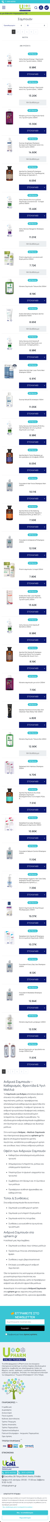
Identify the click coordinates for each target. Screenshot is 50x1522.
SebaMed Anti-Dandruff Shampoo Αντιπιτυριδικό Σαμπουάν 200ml (31, 937)
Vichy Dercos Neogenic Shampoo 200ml (31, 230)
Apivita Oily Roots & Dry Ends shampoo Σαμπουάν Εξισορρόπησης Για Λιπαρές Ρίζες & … (32, 795)
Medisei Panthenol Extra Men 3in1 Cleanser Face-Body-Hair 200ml (31, 711)
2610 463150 (10, 1472)
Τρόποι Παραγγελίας (10, 1427)
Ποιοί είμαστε (7, 1416)
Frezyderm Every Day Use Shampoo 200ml (32, 965)
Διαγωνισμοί (7, 1413)
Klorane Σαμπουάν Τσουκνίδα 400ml (32, 739)
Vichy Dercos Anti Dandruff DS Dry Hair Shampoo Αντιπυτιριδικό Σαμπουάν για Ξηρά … (31, 428)
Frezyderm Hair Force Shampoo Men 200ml (32, 484)
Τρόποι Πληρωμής (9, 1421)
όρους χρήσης (30, 1334)
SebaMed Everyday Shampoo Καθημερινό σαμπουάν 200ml (30, 824)
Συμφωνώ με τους (22, 1334)
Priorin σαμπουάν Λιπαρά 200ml (31, 569)
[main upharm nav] (4, 7)
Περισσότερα (25, 1518)
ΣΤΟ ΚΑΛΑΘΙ (32, 74)
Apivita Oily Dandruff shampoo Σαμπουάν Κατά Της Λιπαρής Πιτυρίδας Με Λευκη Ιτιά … (30, 654)
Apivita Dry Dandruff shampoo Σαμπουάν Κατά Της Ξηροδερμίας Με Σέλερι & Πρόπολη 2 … (31, 173)
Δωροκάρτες (7, 1410)
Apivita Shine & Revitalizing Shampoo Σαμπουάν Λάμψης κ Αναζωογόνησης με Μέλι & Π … (30, 513)
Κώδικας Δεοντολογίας (11, 1418)
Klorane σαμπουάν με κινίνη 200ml (32, 683)
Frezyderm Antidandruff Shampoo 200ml (31, 541)
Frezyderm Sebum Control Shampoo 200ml (32, 852)
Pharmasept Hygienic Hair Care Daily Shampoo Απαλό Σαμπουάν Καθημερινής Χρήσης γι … (32, 880)
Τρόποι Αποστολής (9, 1424)
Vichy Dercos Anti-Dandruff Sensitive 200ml (29, 626)
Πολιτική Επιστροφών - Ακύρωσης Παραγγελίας (20, 1433)
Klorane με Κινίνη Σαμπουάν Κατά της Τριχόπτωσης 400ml (31, 117)
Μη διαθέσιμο (32, 102)
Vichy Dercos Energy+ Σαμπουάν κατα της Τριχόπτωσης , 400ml (31, 88)
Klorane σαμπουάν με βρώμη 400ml (32, 1022)
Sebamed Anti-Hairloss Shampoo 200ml (31, 767)
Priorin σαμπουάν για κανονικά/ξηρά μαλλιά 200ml (31, 258)
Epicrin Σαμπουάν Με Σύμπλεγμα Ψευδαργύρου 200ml (31, 909)
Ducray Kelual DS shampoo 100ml (31, 400)
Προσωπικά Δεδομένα (10, 1430)
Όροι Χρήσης (7, 1436)
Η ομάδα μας (7, 1407)
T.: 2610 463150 (10, 1)
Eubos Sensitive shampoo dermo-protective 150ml (31, 315)
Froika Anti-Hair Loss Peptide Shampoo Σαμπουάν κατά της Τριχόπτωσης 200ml (30, 598)
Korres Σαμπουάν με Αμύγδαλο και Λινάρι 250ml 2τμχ (32, 1050)
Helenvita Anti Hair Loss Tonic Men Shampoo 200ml (32, 371)
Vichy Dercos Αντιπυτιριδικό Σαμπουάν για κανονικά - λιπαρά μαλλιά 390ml (31, 201)
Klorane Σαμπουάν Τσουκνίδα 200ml (32, 286)
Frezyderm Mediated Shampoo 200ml (30, 994)
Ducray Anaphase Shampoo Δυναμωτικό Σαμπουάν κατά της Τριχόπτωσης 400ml (31, 145)
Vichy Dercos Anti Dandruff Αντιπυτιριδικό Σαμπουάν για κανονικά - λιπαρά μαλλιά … (30, 343)
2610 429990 (27, 1472)
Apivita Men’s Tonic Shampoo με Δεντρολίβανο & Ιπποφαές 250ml (31, 456)
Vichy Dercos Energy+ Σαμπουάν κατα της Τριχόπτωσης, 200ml (31, 60)
